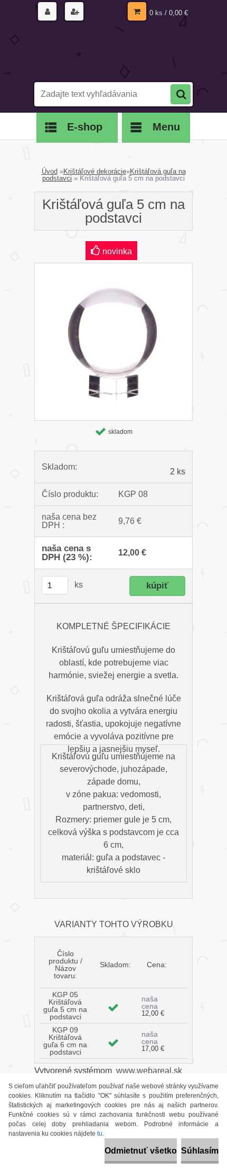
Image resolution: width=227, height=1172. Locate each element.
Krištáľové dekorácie (94, 171)
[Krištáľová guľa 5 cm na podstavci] (113, 267)
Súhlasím (200, 1150)
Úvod (50, 171)
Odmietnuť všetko (141, 1150)
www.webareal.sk (149, 1070)
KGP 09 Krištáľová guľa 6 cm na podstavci (65, 1041)
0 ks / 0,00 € (168, 13)
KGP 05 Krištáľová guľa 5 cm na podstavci (65, 1005)
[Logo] (106, 51)
